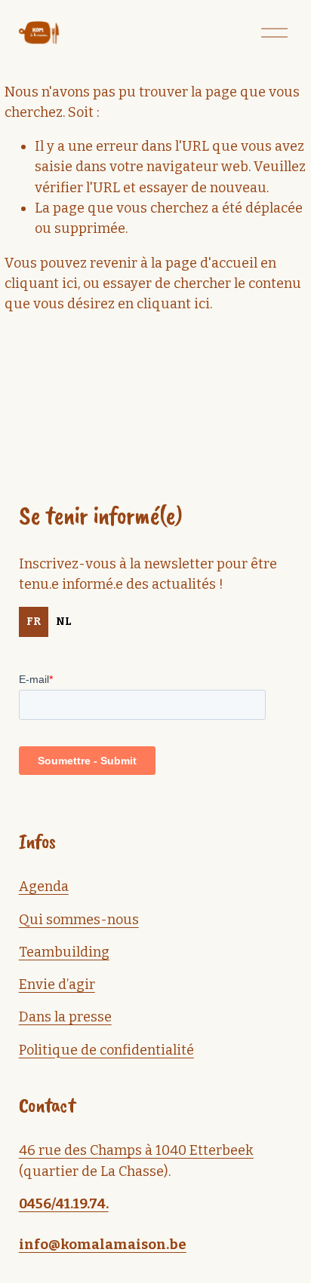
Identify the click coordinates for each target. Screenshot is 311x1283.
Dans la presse (65, 1017)
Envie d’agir (57, 984)
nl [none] (64, 621)
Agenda (44, 886)
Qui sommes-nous (79, 919)
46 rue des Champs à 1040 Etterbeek (136, 1150)
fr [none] (33, 621)
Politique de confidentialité (106, 1050)
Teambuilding (64, 952)
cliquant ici (41, 283)
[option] (63, 622)
